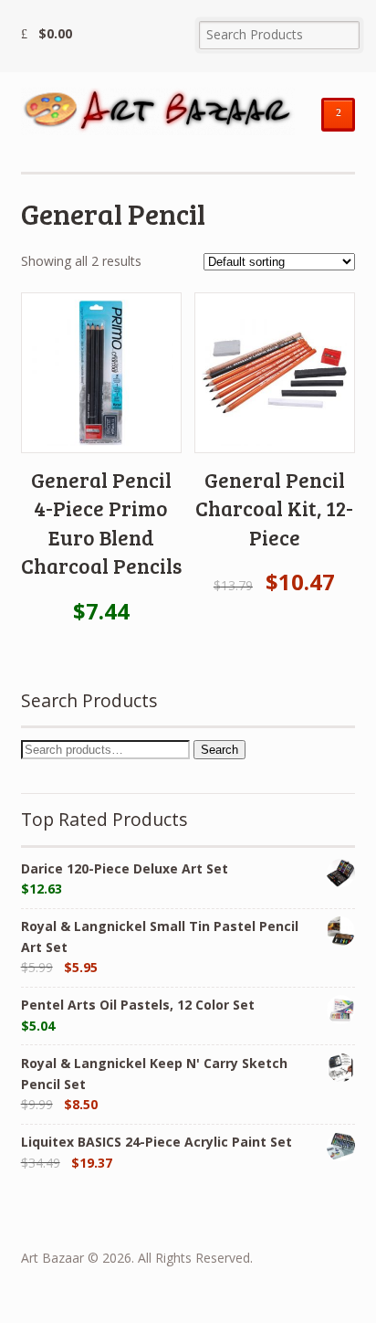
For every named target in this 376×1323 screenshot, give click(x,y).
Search (219, 750)
